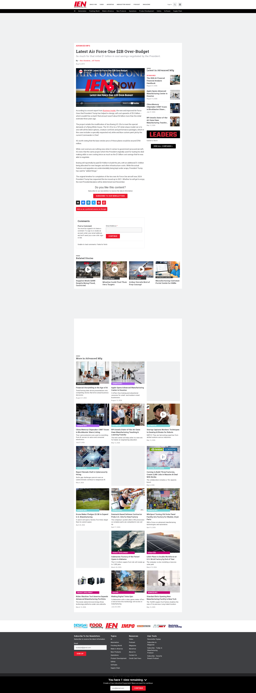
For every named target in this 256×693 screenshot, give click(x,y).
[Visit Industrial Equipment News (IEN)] (111, 626)
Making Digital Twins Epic (122, 596)
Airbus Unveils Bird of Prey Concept (139, 283)
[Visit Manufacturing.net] (159, 626)
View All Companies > (163, 146)
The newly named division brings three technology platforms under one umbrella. (91, 603)
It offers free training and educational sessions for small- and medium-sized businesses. (125, 395)
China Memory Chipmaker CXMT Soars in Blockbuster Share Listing (157, 107)
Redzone (115, 592)
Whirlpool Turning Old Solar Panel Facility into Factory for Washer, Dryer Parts (163, 516)
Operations (152, 553)
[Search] (175, 5)
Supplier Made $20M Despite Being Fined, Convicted (85, 283)
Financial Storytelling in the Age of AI (92, 388)
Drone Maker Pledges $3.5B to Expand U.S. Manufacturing (92, 515)
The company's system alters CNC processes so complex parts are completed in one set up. (127, 522)
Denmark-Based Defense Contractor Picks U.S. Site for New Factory (126, 515)
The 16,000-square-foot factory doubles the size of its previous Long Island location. (162, 603)
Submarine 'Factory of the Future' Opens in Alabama (125, 558)
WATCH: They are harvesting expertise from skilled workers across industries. (162, 436)
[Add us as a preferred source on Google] (104, 203)
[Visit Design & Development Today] (81, 626)
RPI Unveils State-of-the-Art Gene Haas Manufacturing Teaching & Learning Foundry (157, 120)
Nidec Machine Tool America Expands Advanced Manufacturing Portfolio (92, 597)
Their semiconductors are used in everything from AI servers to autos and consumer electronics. (92, 437)
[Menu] (180, 5)
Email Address (112, 226)
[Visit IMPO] (128, 626)
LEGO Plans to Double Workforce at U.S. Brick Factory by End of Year (162, 558)
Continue (138, 688)
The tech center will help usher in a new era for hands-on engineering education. (126, 439)
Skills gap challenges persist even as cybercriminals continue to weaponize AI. (91, 478)
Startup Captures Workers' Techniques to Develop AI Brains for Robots (163, 431)
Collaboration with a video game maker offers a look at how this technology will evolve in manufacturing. (127, 602)
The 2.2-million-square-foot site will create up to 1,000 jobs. (127, 563)
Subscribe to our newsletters (110, 196)
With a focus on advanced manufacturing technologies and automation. (161, 523)
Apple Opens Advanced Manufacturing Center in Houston (157, 93)
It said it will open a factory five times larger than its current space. (92, 521)
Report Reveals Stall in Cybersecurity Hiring (91, 473)
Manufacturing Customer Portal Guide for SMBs (168, 282)
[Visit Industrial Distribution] (144, 626)
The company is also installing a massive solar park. (161, 563)
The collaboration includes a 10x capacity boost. (161, 481)
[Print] (78, 203)
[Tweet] (94, 203)
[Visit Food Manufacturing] (96, 626)
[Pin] (99, 203)
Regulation (81, 277)
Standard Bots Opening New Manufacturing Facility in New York (161, 597)
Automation (116, 425)
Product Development (109, 277)
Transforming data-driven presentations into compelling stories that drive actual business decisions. (92, 393)
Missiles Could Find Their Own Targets (114, 283)
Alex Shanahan (85, 61)
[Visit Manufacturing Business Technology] (175, 626)
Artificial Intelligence (156, 468)
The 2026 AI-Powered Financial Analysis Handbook (156, 80)
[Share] (83, 203)
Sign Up (80, 654)
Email (76, 643)
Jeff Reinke (95, 61)
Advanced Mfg (83, 46)
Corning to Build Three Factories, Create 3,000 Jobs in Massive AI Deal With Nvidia (162, 474)
